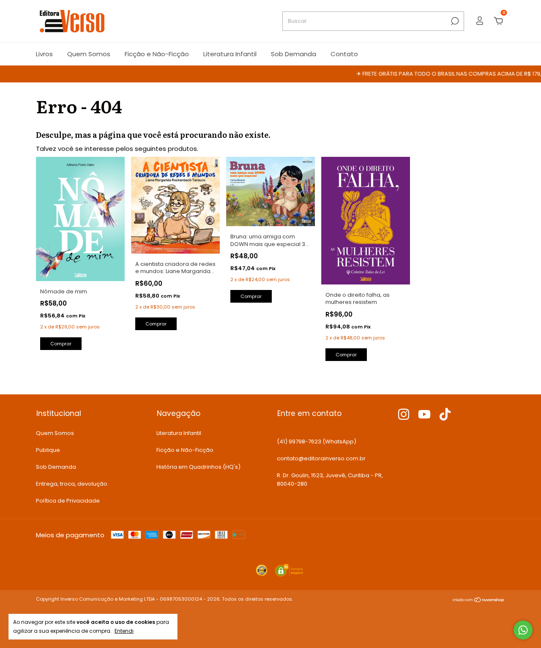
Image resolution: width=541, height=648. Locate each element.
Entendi (124, 630)
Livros (44, 53)
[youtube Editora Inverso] (424, 414)
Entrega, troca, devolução (71, 484)
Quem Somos (88, 53)
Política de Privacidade (68, 501)
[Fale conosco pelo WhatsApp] (523, 630)
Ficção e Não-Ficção (157, 53)
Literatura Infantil (230, 53)
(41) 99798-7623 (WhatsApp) (316, 441)
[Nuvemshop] (478, 600)
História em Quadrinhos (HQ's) (198, 467)
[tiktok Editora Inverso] (445, 414)
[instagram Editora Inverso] (403, 414)
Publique (48, 450)
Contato (344, 53)
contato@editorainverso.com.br (321, 458)
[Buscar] (454, 21)
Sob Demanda (293, 53)
